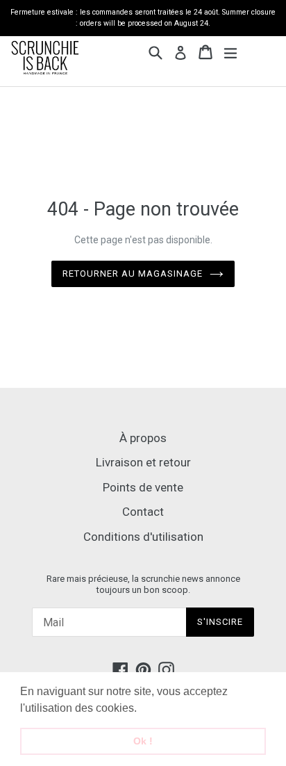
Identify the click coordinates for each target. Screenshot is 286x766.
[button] (142, 709)
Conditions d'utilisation (143, 537)
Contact (143, 512)
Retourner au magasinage (132, 273)
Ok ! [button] (143, 741)
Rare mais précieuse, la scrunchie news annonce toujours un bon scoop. (143, 584)
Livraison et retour (143, 462)
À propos (143, 438)
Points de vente (143, 487)
